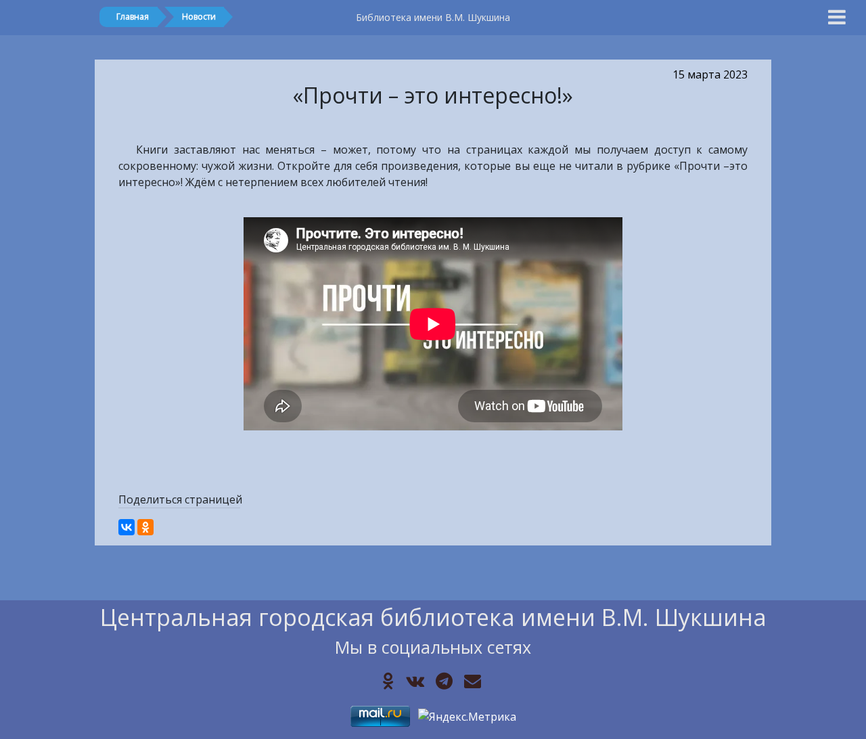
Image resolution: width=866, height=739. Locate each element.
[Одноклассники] (145, 527)
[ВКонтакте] (126, 527)
